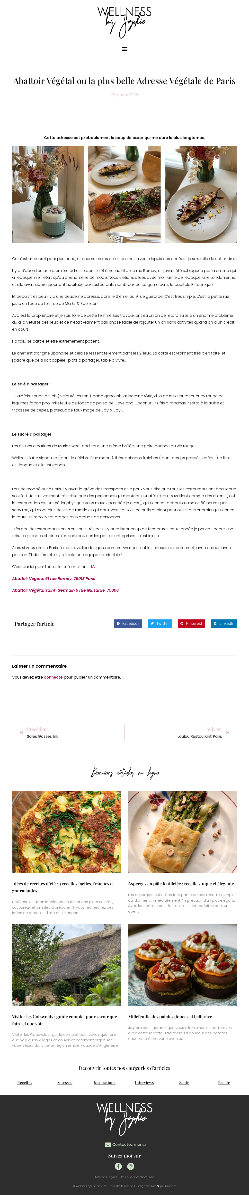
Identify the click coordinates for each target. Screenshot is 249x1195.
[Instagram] (130, 1166)
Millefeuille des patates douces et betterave (170, 1016)
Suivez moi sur (124, 1155)
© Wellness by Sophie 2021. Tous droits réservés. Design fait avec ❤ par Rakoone (124, 1186)
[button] (124, 49)
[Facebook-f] (118, 1166)
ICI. (93, 566)
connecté (53, 677)
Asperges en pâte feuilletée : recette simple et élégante (181, 884)
